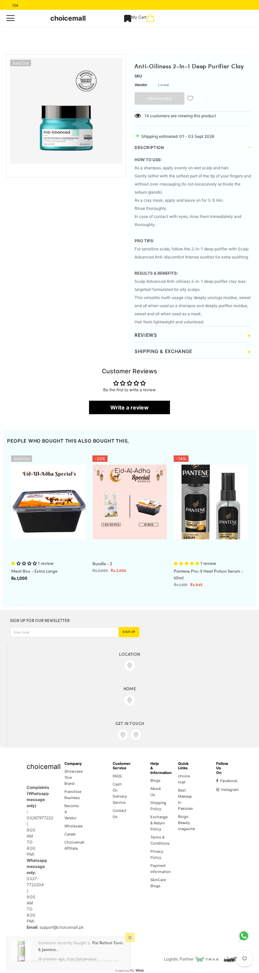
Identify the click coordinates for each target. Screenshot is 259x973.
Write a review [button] (129, 407)
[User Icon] (127, 18)
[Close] (130, 940)
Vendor (141, 84)
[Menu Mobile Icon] (10, 18)
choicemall (68, 18)
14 (146, 115)
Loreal (163, 84)
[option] (66, 111)
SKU (138, 76)
